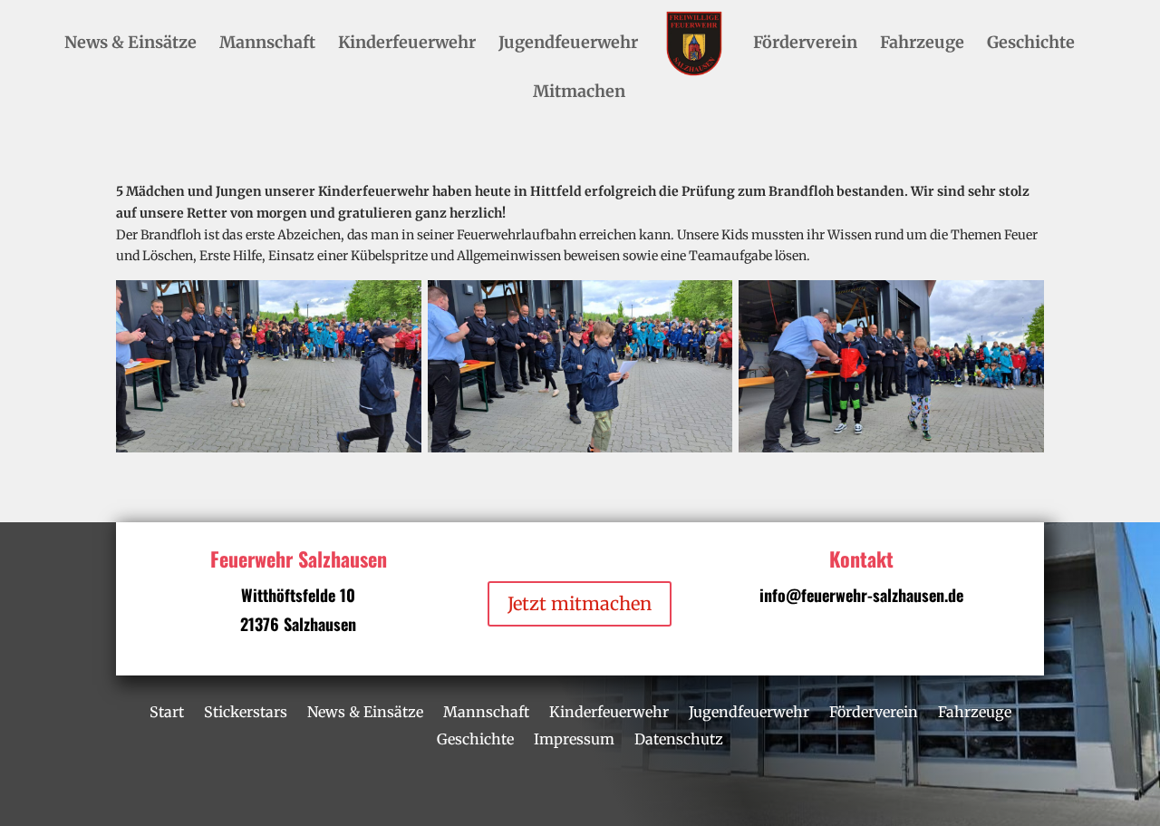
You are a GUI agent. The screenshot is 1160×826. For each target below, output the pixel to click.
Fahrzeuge (922, 44)
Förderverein (805, 44)
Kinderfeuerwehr (407, 44)
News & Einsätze (130, 44)
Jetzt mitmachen (580, 603)
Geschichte (1031, 44)
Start (167, 710)
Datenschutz (678, 737)
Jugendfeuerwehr (568, 44)
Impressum (574, 737)
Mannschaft (267, 44)
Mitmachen (579, 93)
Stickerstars (245, 710)
